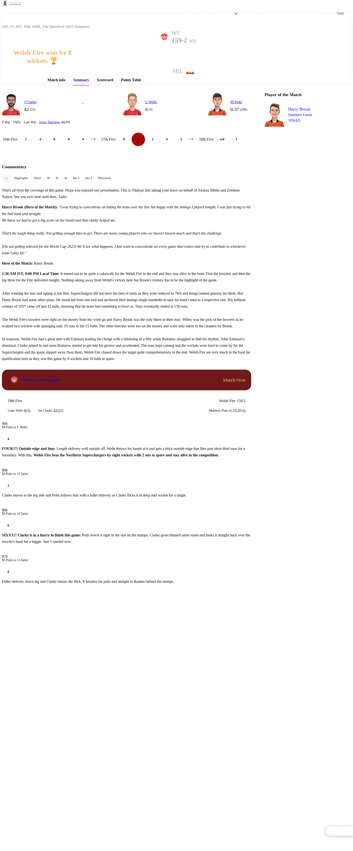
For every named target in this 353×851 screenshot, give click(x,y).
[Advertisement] (301, 158)
